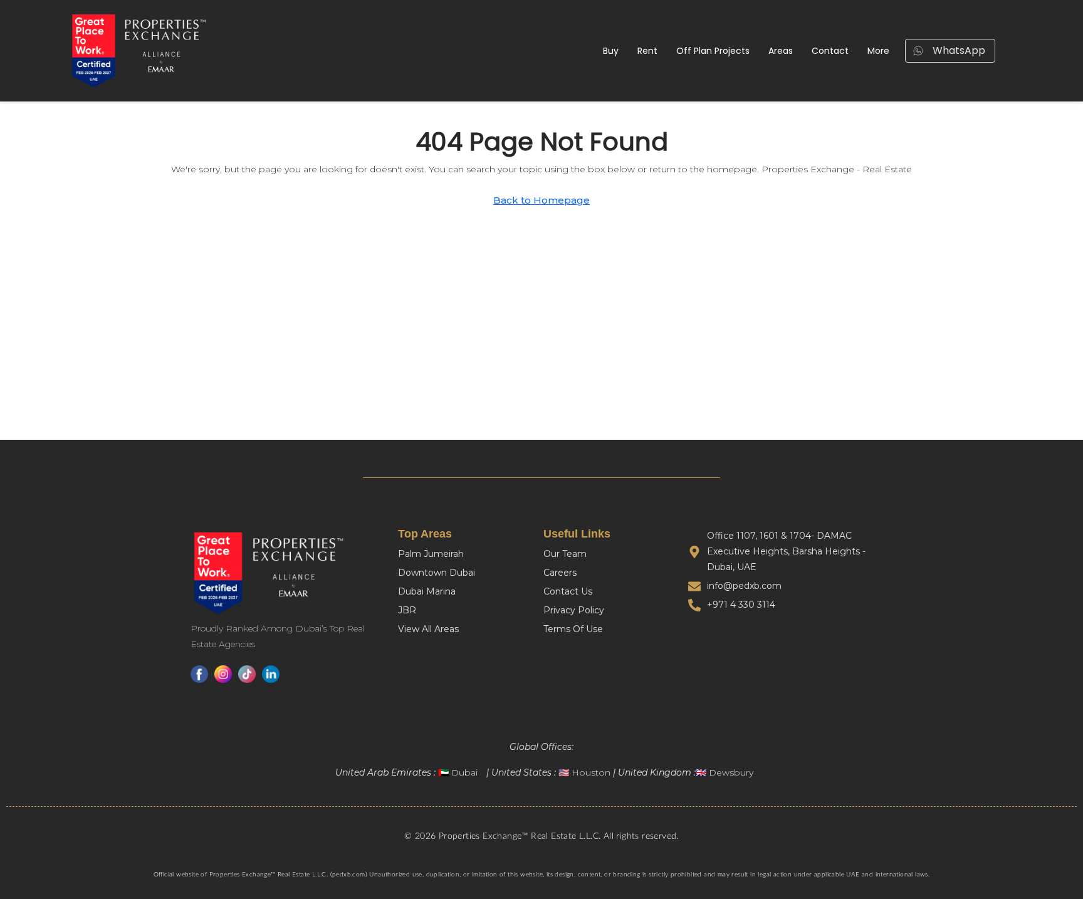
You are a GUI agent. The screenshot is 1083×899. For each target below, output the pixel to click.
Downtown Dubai (436, 572)
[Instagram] (223, 674)
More (878, 50)
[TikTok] (247, 674)
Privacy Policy (573, 610)
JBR (407, 610)
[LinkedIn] (271, 674)
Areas (780, 50)
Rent (647, 50)
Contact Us (567, 591)
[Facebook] (199, 674)
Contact (830, 50)
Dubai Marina (427, 591)
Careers (560, 572)
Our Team (565, 553)
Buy (611, 50)
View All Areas (428, 629)
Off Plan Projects (713, 50)
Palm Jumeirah (431, 553)
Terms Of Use (573, 629)
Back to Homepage (541, 200)
